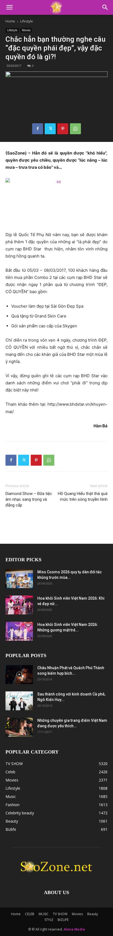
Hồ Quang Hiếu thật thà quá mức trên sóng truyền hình (83, 496)
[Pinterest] (62, 128)
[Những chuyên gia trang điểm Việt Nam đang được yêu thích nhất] (19, 727)
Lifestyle (26, 21)
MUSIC (44, 914)
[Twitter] (50, 128)
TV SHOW (60, 914)
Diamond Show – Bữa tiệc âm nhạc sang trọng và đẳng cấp (28, 499)
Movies (26, 30)
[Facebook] (37, 128)
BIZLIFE (63, 919)
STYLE (48, 919)
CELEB (29, 914)
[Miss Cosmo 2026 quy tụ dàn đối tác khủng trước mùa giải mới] (19, 578)
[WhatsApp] (75, 128)
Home (10, 21)
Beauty (92, 914)
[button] (9, 7)
